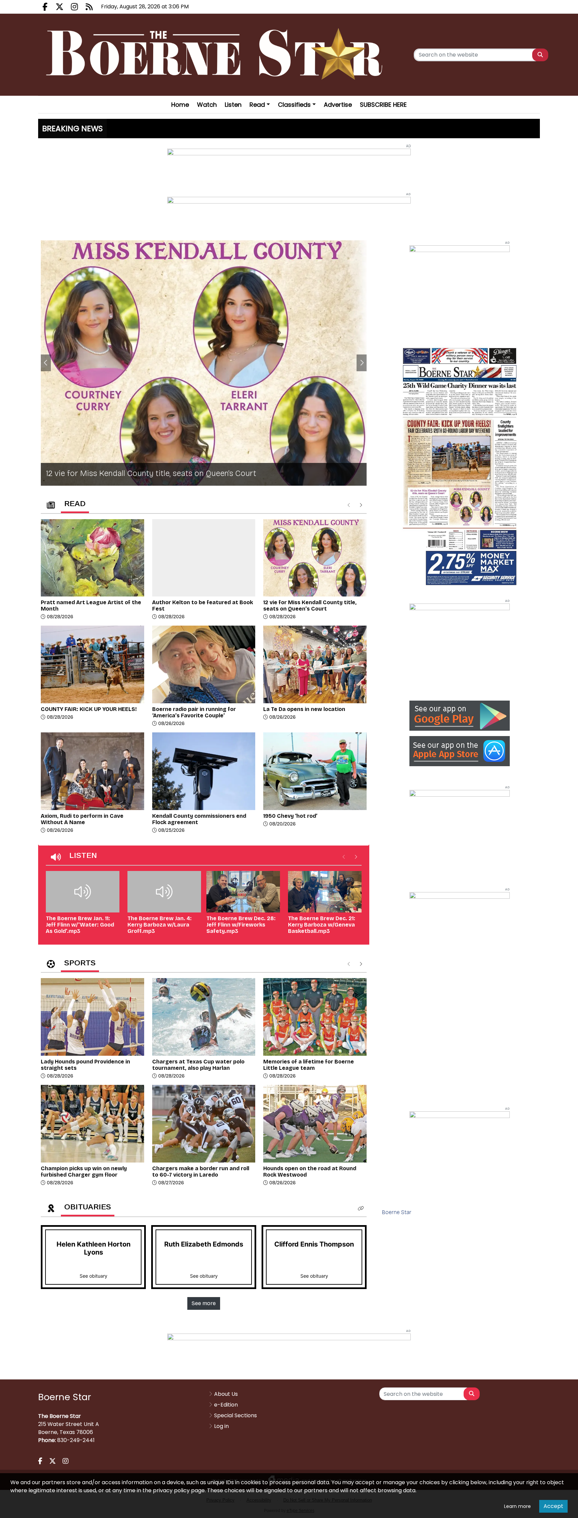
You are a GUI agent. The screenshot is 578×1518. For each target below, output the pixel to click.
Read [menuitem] (257, 104)
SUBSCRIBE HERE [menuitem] (383, 104)
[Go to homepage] (217, 54)
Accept (553, 1506)
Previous (46, 362)
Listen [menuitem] (233, 104)
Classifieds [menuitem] (294, 104)
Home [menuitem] (180, 104)
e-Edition (226, 1405)
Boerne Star (396, 1212)
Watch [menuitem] (207, 104)
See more (204, 1303)
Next (362, 362)
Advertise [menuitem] (338, 104)
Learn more (517, 1506)
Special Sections (235, 1415)
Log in (221, 1426)
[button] (361, 1208)
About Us (226, 1394)
